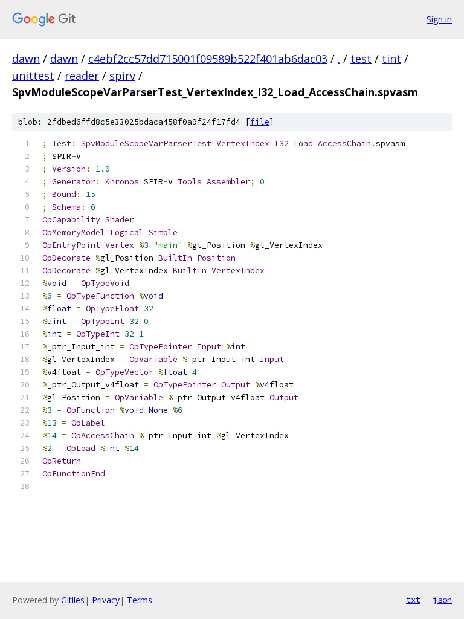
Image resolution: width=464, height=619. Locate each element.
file (259, 122)
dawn (26, 58)
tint (391, 58)
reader (82, 75)
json (442, 599)
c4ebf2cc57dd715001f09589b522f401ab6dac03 (207, 58)
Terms (139, 600)
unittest (33, 75)
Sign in (439, 19)
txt (413, 599)
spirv (122, 75)
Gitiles (73, 600)
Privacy (106, 600)
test (361, 58)
